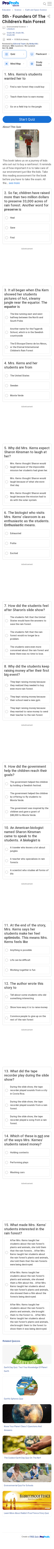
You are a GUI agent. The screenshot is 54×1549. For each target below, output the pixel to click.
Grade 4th (11, 33)
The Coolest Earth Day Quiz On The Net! (22, 1458)
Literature (11, 29)
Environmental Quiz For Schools (18, 1485)
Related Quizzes (11, 1341)
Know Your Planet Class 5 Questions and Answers (23, 1428)
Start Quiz (27, 119)
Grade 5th (20, 33)
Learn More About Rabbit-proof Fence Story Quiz (26, 1513)
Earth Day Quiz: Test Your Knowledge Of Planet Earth (25, 1369)
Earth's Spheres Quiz (13, 1399)
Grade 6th (11, 35)
